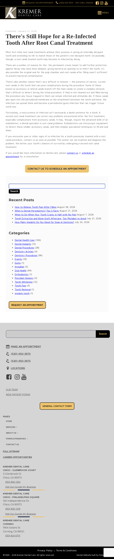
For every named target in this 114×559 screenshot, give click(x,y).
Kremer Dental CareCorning (16, 522)
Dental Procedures (24, 247)
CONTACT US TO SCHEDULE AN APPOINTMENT (57, 168)
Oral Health (20, 270)
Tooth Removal (23, 289)
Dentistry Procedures (26, 255)
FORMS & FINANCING (16, 439)
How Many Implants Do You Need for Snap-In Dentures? (44, 222)
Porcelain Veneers (24, 278)
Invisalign (19, 266)
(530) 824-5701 (12, 535)
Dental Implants (23, 244)
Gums (18, 263)
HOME (9, 421)
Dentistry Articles (24, 251)
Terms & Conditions (66, 550)
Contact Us (12, 444)
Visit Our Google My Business (20, 487)
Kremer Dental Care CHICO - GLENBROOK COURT (19, 468)
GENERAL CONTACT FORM (57, 406)
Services (10, 427)
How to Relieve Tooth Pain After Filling (35, 207)
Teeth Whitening (24, 282)
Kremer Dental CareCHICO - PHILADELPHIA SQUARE (21, 495)
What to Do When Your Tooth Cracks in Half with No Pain (45, 214)
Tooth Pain (20, 285)
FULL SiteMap (11, 451)
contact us (72, 153)
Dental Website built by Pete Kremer (94, 555)
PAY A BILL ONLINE (84, 2)
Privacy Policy (45, 550)
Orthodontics (21, 274)
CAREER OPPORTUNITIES (17, 457)
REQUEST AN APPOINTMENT (27, 305)
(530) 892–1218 (12, 509)
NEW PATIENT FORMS (18, 394)
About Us (11, 433)
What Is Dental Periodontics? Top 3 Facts (37, 210)
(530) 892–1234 (12, 482)
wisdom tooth (22, 293)
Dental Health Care (25, 240)
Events (18, 259)
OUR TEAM (12, 389)
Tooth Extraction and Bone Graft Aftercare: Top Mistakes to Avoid (50, 218)
